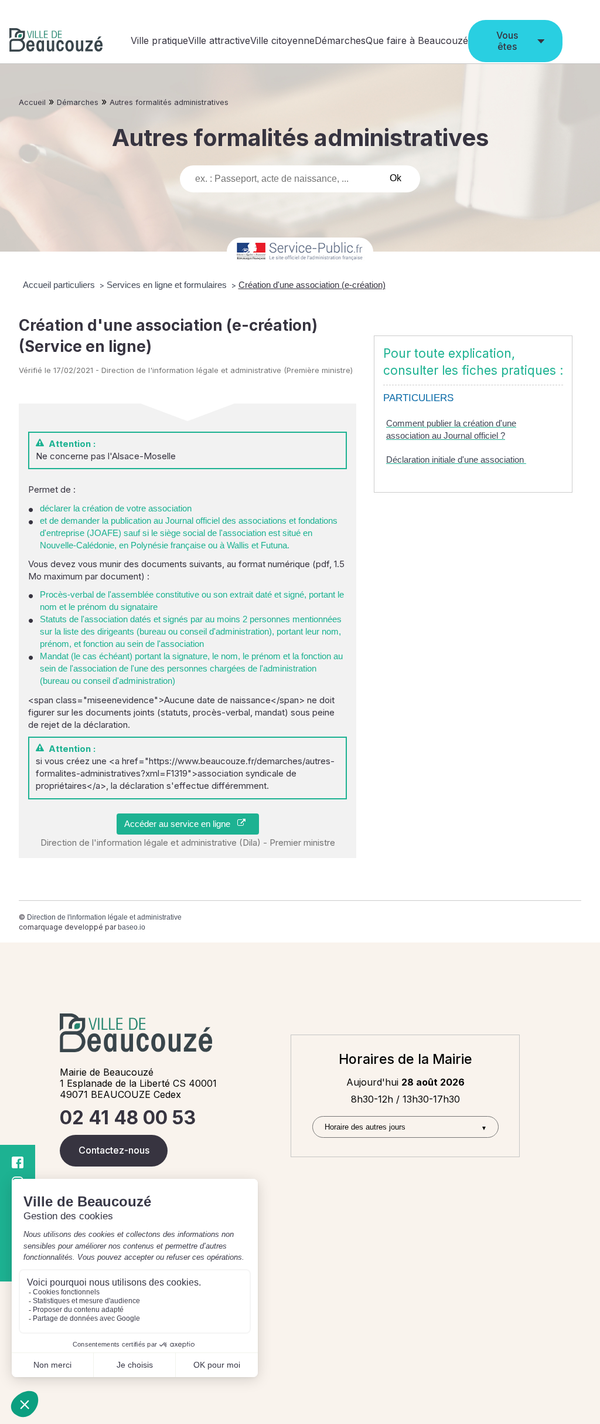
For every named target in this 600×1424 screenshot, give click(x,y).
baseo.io (131, 927)
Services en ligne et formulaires (168, 285)
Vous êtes (507, 40)
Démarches (340, 40)
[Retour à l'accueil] (56, 41)
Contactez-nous (114, 1150)
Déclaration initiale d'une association (456, 460)
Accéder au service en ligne (180, 824)
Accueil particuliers (60, 285)
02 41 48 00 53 (128, 1117)
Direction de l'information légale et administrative (104, 917)
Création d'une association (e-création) (312, 285)
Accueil (32, 102)
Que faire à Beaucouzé (417, 40)
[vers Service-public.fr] (300, 252)
